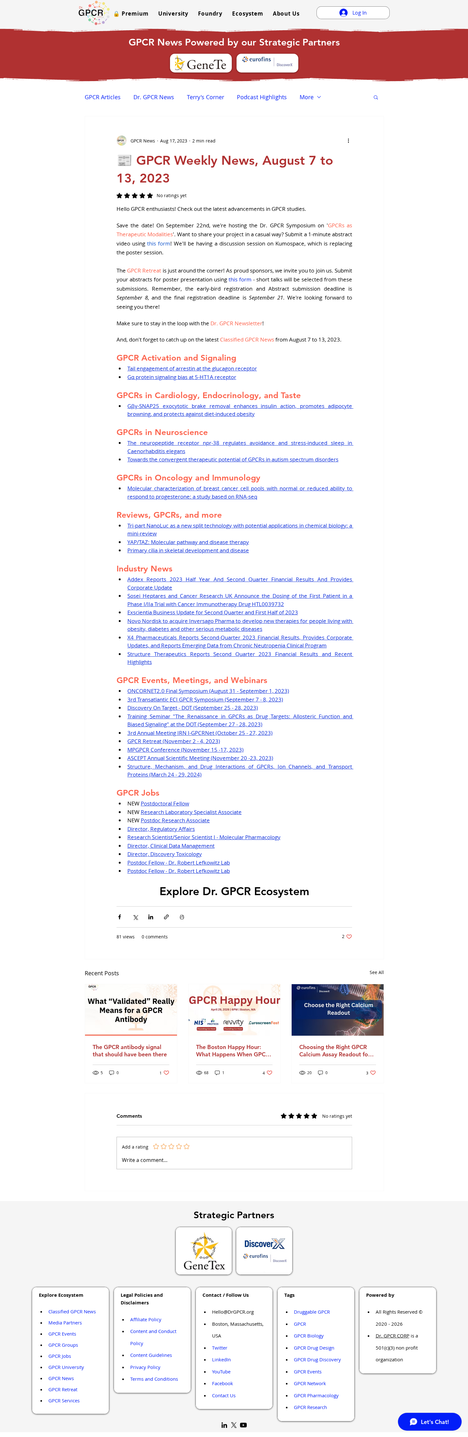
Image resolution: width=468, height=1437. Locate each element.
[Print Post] (182, 917)
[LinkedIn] (224, 1425)
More (307, 96)
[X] (234, 1425)
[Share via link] (166, 917)
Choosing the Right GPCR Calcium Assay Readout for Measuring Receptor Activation (334, 1050)
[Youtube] (243, 1425)
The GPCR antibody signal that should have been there (130, 1050)
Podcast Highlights (262, 96)
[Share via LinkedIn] (151, 917)
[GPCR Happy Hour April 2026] (234, 1010)
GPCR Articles (103, 96)
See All (377, 972)
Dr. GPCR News (153, 96)
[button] (131, 13)
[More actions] (348, 140)
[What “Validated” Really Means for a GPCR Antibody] (131, 1010)
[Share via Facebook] (120, 917)
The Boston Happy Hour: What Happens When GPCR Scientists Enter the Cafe (232, 1050)
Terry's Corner (205, 96)
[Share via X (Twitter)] (135, 917)
